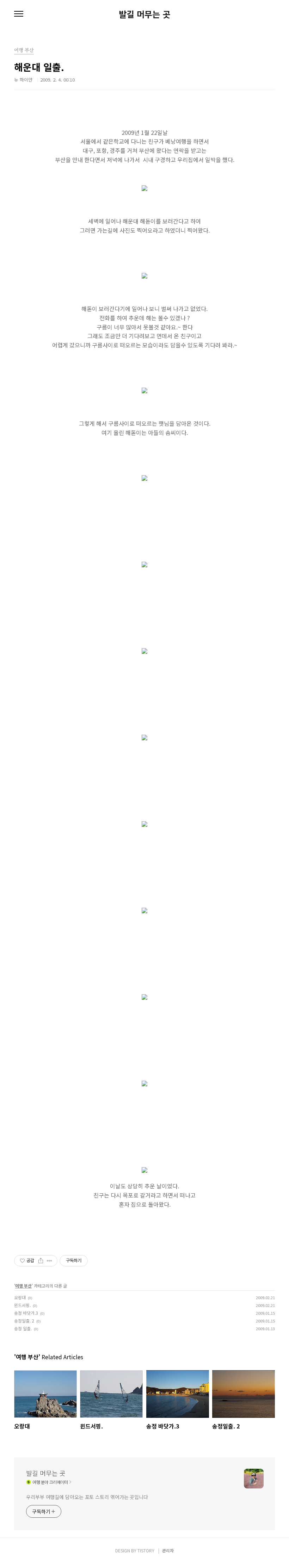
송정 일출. (23, 1328)
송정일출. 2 (24, 1321)
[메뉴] (19, 14)
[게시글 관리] (49, 1260)
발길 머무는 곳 (144, 14)
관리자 (168, 1550)
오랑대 (20, 1297)
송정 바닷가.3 (26, 1313)
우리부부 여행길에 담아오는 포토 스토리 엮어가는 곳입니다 (87, 1496)
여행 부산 (23, 1286)
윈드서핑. (22, 1305)
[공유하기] (40, 1260)
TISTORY (145, 1550)
